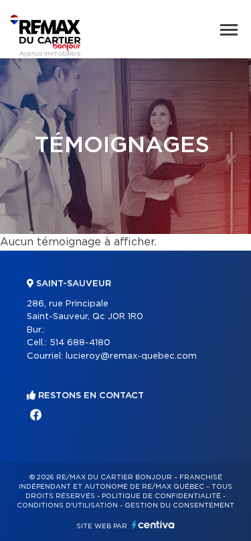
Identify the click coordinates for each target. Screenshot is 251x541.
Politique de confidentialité (161, 496)
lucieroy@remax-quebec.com (131, 356)
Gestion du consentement (179, 505)
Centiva (153, 524)
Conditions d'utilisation (67, 505)
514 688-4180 (80, 343)
